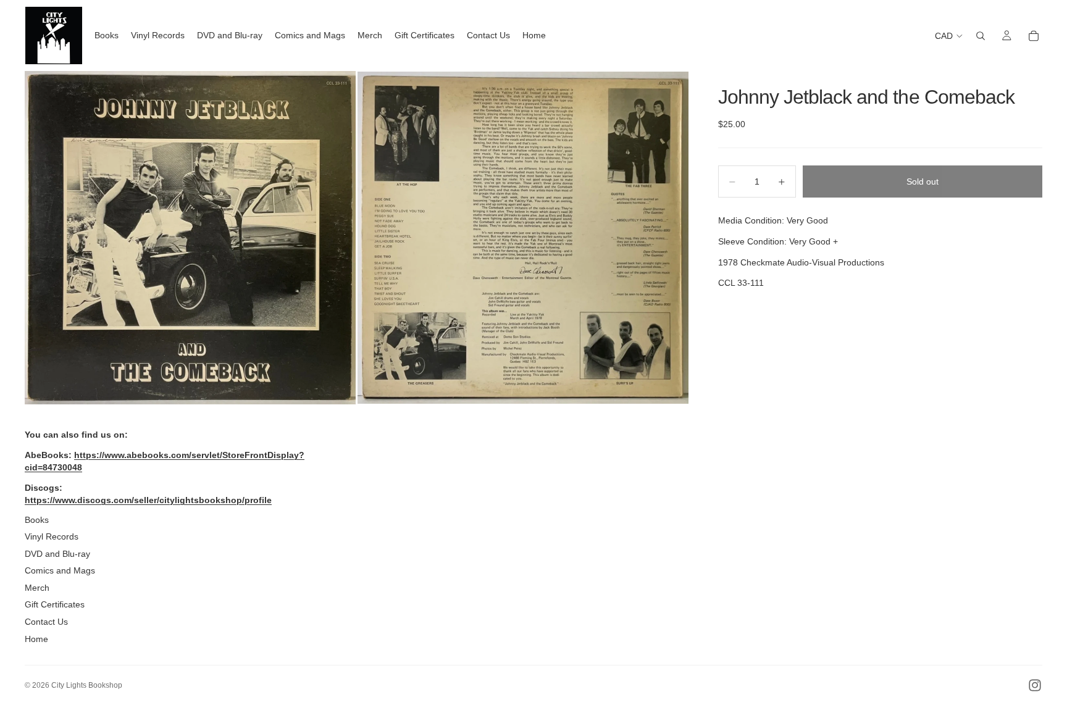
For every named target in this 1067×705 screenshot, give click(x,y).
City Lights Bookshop (86, 685)
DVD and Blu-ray (57, 554)
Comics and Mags (60, 570)
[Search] (980, 35)
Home (36, 639)
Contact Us (46, 622)
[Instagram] (1034, 685)
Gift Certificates (55, 604)
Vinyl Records (51, 536)
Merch (37, 588)
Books (37, 520)
